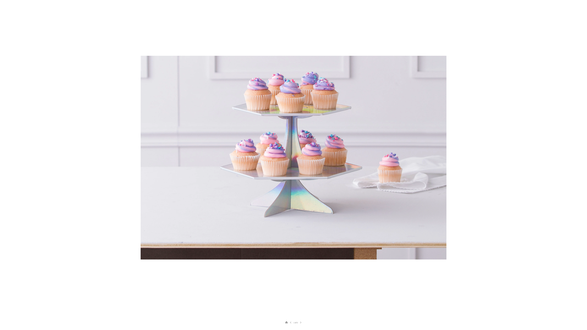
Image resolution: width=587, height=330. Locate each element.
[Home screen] (286, 322)
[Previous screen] (291, 322)
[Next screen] (301, 322)
